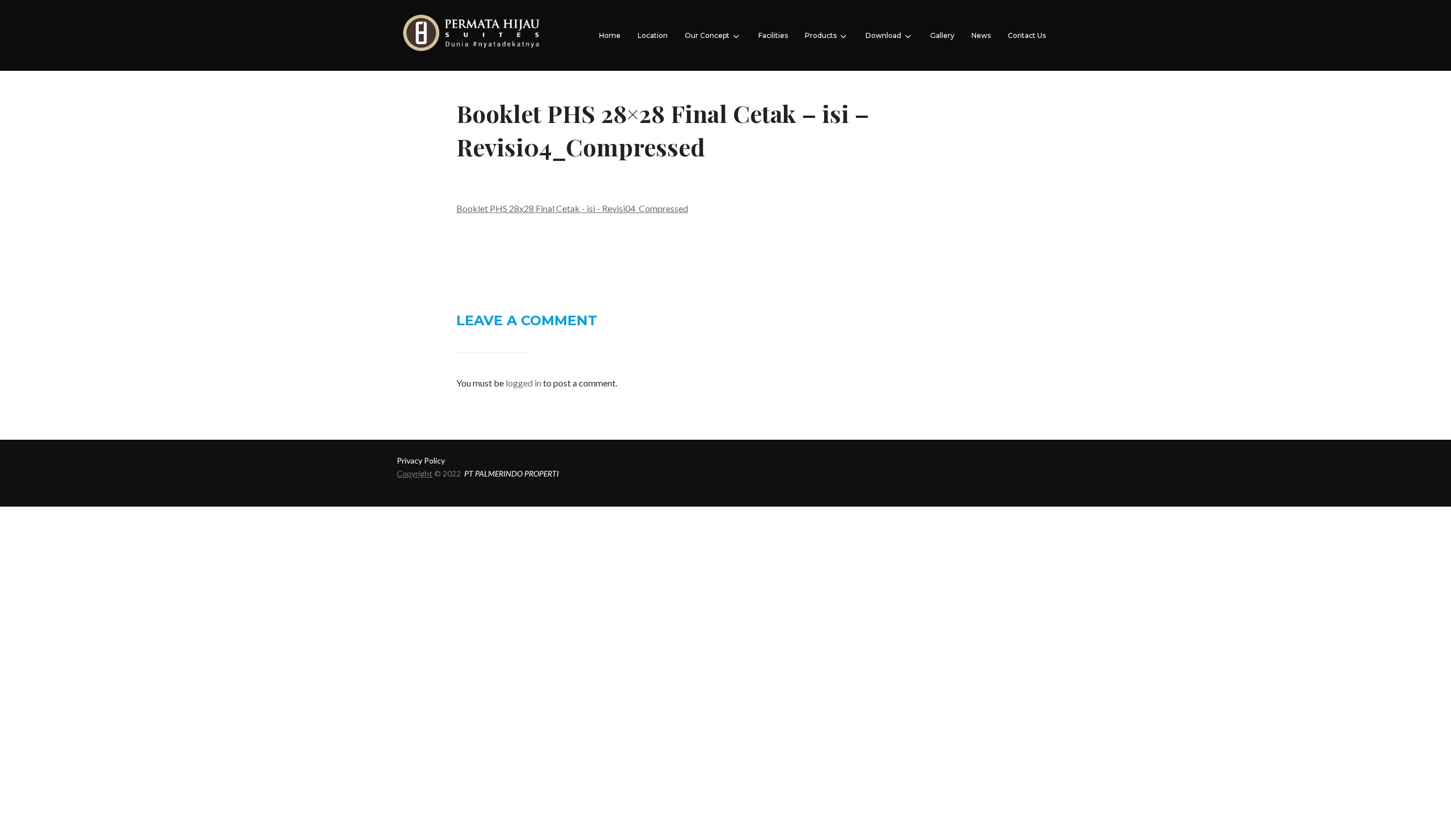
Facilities (773, 35)
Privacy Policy (421, 460)
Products (821, 35)
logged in (523, 382)
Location (653, 35)
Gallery (942, 35)
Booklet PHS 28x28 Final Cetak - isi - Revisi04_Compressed (572, 208)
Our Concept (707, 35)
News (981, 35)
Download (883, 35)
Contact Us (1027, 35)
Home (610, 35)
